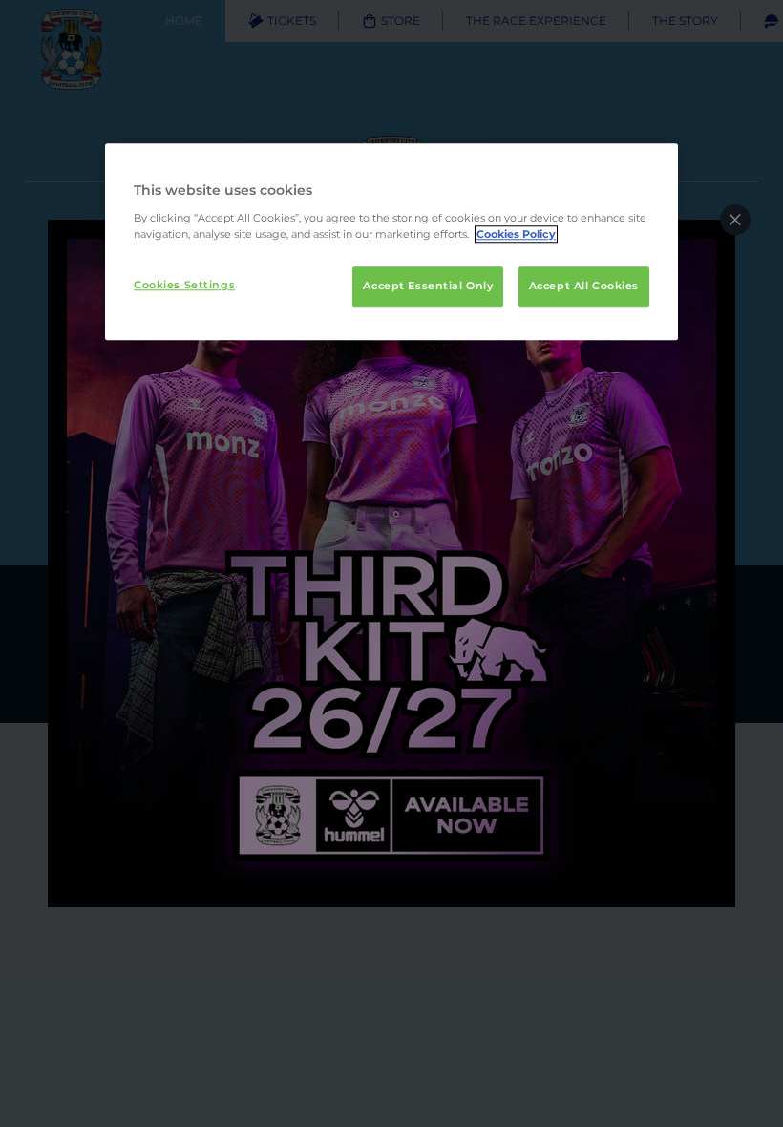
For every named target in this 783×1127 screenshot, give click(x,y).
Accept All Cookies (584, 285)
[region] (391, 241)
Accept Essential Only (428, 285)
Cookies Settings (184, 284)
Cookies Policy (516, 234)
